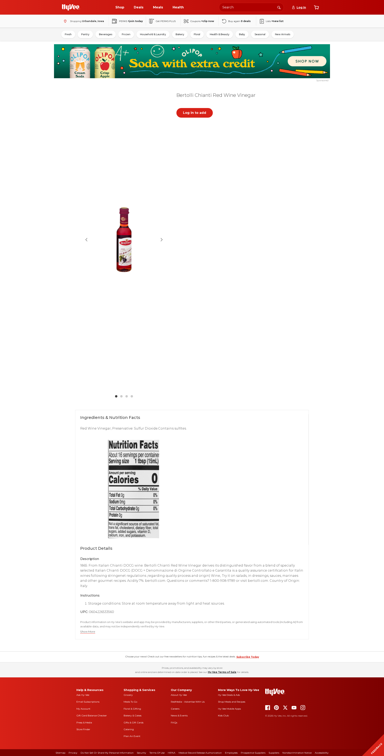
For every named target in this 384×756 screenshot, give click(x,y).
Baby (242, 34)
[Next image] (161, 239)
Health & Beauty (219, 34)
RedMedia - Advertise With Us (188, 701)
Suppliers (274, 752)
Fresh (68, 34)
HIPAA (171, 752)
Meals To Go (130, 701)
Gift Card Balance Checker (91, 715)
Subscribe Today (247, 656)
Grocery (128, 694)
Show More (87, 631)
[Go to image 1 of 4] (116, 396)
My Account (83, 708)
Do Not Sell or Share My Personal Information (107, 752)
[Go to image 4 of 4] (131, 396)
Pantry (85, 34)
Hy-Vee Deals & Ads (229, 694)
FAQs (174, 722)
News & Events (179, 715)
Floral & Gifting (132, 708)
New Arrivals (282, 34)
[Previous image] (86, 239)
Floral (197, 34)
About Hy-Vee (179, 694)
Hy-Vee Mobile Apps (229, 708)
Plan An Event (132, 736)
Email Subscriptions (87, 701)
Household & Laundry (153, 34)
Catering (129, 729)
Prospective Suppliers (253, 752)
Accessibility (322, 752)
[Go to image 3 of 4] (126, 396)
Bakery (180, 34)
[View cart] (316, 7)
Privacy (73, 752)
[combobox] (251, 7)
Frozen (126, 34)
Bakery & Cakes (132, 715)
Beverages (105, 34)
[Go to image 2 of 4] (121, 396)
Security (141, 752)
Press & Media (84, 722)
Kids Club (223, 715)
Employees (231, 752)
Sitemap (60, 752)
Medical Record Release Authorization (200, 752)
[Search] (279, 7)
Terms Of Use (157, 752)
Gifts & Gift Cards (133, 722)
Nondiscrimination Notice (297, 752)
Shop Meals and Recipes (231, 701)
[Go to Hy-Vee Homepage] (71, 7)
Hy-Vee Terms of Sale (222, 672)
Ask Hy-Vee (82, 694)
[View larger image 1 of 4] (124, 240)
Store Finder (83, 729)
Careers (175, 708)
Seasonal (260, 34)
